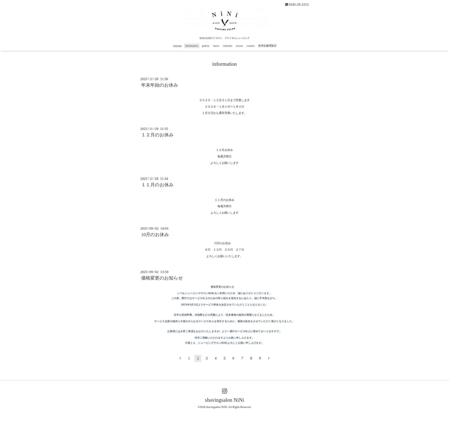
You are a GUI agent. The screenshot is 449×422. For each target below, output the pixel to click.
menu (216, 45)
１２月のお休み (157, 134)
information (191, 45)
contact (250, 45)
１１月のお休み (157, 184)
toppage (177, 45)
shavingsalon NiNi (224, 400)
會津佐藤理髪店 (267, 45)
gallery (205, 45)
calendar (227, 45)
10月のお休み (155, 234)
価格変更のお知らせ (162, 278)
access (239, 45)
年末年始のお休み (159, 85)
